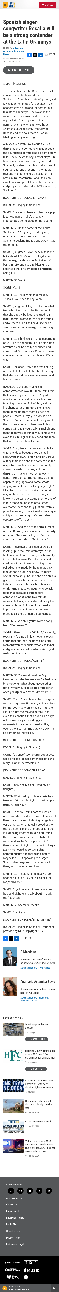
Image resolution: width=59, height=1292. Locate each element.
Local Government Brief (38, 1121)
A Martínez (19, 48)
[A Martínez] (10, 956)
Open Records (13, 1231)
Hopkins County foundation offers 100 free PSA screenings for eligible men (40, 1054)
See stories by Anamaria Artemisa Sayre (34, 999)
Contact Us (11, 1204)
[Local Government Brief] (13, 1126)
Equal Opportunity (15, 1218)
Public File (11, 1224)
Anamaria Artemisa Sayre (13, 52)
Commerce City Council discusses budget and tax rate (39, 1104)
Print (52, 54)
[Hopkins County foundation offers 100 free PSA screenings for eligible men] (13, 1056)
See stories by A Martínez (35, 967)
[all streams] (55, 1288)
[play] (5, 1288)
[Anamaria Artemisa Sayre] (10, 986)
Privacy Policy (13, 1238)
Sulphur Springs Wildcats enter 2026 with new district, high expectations (39, 1084)
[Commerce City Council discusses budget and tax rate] (13, 1106)
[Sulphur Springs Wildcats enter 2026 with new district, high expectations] (13, 1085)
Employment (12, 1211)
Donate (49, 4)
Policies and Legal (15, 1244)
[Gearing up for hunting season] (13, 1029)
